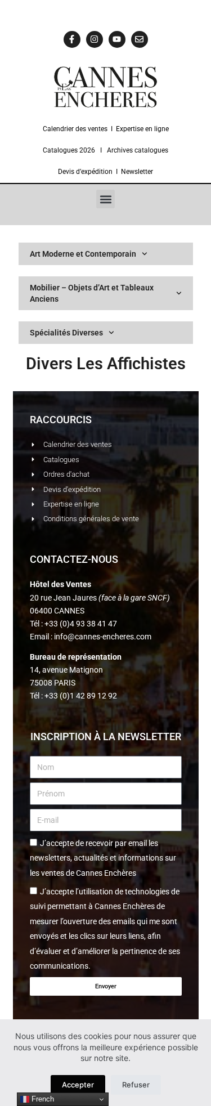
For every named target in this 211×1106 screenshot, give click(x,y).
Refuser (136, 1084)
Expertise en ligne (142, 129)
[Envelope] (139, 39)
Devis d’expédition (85, 172)
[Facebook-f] (72, 39)
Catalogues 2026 (69, 150)
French (41, 1099)
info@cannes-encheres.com (102, 636)
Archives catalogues (137, 150)
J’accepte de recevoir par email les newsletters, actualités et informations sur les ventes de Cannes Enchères (103, 858)
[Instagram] (94, 39)
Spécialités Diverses (66, 332)
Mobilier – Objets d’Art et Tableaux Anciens (92, 293)
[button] (105, 199)
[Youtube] (117, 39)
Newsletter (137, 172)
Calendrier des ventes (75, 129)
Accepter (78, 1084)
